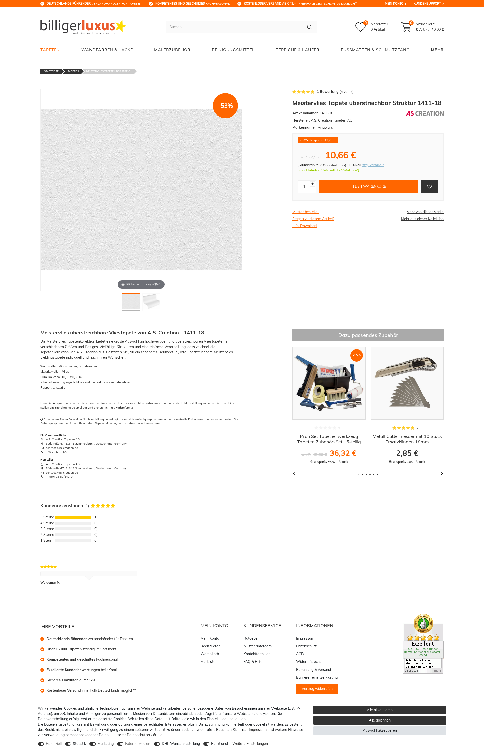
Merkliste (208, 661)
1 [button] (358, 474)
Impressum (305, 638)
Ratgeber (251, 638)
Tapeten (50, 49)
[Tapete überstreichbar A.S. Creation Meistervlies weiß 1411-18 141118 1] (131, 303)
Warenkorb (210, 654)
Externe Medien (137, 743)
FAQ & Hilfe (253, 661)
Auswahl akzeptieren (380, 730)
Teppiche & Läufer (297, 49)
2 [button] (362, 474)
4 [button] (370, 474)
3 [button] (366, 474)
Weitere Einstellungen (250, 743)
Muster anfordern (258, 646)
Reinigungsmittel (233, 49)
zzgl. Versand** (373, 165)
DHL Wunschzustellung (181, 743)
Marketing (106, 743)
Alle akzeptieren (380, 710)
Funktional (219, 743)
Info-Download (304, 226)
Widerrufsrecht (308, 661)
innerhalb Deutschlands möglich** (91, 690)
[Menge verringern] (312, 189)
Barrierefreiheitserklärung (317, 677)
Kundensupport (427, 3)
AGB (300, 654)
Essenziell (54, 743)
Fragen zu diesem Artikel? (313, 219)
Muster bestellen (305, 212)
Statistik (79, 743)
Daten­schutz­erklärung (144, 735)
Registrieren (210, 646)
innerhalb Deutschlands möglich (300, 3)
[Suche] (309, 27)
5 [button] (373, 474)
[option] (329, 405)
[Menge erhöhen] (312, 184)
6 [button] (377, 474)
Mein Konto (394, 3)
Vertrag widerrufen (317, 688)
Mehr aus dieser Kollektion (422, 219)
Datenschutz (306, 646)
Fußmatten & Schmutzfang (375, 49)
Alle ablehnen (380, 720)
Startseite (51, 71)
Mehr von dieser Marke (425, 212)
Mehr (437, 49)
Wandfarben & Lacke (107, 49)
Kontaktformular (257, 654)
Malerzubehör (172, 49)
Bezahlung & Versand (313, 669)
